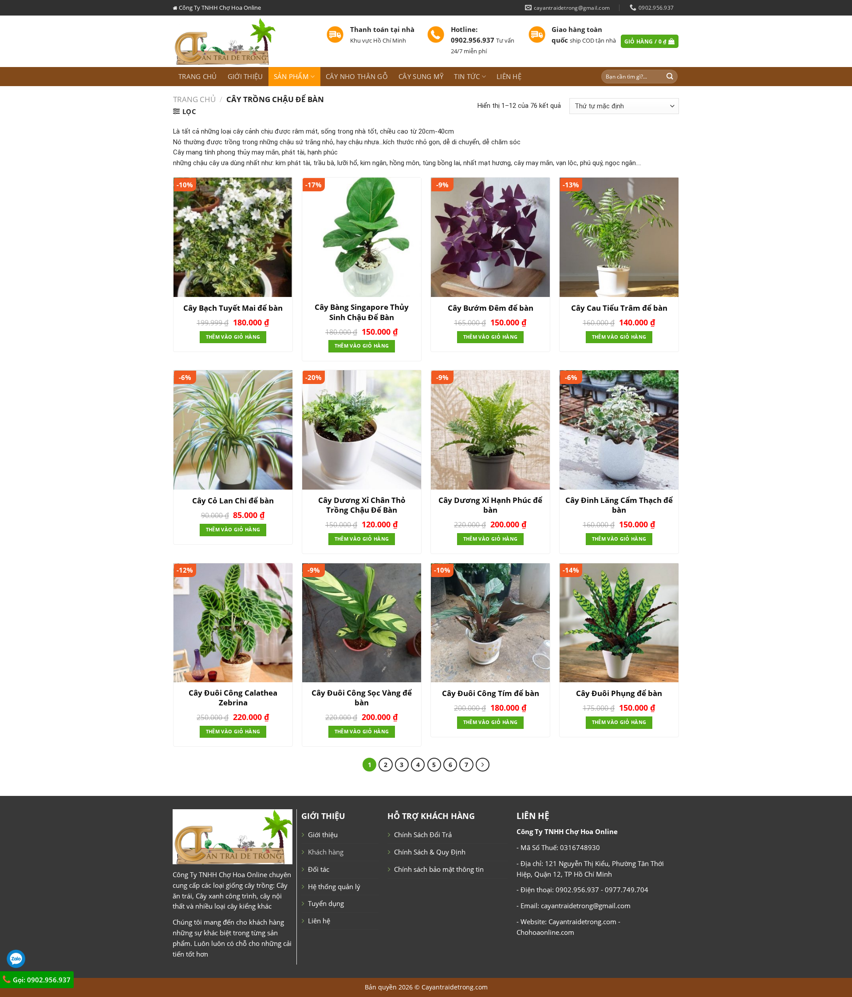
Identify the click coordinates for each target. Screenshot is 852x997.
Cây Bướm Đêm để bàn (490, 308)
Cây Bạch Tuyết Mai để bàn (233, 308)
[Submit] (670, 76)
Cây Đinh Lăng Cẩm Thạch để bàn (619, 505)
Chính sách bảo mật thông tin (439, 869)
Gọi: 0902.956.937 (41, 979)
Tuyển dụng (326, 903)
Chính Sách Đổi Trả (423, 834)
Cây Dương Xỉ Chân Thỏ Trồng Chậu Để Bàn (362, 505)
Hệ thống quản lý (334, 886)
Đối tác (318, 869)
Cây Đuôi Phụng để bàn (619, 693)
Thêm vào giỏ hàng (233, 337)
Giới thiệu (245, 76)
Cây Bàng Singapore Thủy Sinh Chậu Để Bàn (362, 312)
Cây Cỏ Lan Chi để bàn (233, 501)
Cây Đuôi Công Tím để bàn (490, 693)
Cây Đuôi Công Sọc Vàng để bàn (362, 698)
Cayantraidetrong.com (455, 987)
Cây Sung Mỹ (420, 76)
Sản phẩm (291, 76)
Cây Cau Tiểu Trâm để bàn (619, 308)
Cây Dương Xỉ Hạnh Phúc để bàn (490, 505)
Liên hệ (509, 76)
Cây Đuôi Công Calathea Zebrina (233, 698)
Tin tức (467, 76)
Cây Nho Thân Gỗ (357, 76)
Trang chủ (197, 76)
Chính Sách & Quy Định (429, 851)
